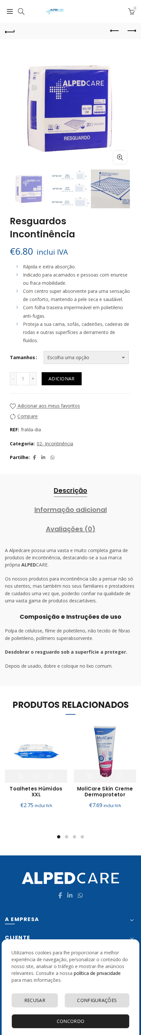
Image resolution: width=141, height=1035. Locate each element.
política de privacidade (97, 973)
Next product (131, 31)
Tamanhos (22, 357)
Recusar (34, 1000)
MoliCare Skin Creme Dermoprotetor (105, 792)
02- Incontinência (55, 443)
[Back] (10, 31)
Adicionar (62, 378)
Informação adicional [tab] (70, 509)
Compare (27, 416)
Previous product (115, 31)
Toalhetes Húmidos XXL (36, 792)
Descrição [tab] (70, 490)
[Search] (21, 11)
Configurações (97, 1000)
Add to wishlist (36, 776)
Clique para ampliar (120, 157)
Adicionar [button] (21, 776)
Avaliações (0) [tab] (70, 528)
